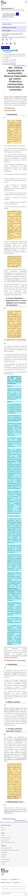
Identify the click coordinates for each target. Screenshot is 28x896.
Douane (2, 854)
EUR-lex (2, 857)
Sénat (2, 864)
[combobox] (9, 14)
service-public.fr (14, 879)
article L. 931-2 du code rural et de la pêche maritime (15, 754)
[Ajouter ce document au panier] (6, 39)
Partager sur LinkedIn (10, 43)
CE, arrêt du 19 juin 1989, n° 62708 (14, 336)
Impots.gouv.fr (4, 861)
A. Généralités (8, 52)
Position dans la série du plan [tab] (9, 27)
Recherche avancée (7, 16)
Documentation (4, 840)
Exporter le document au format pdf (2, 39)
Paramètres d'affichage (20, 889)
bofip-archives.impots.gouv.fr (7, 842)
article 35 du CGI (12, 280)
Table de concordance (6, 837)
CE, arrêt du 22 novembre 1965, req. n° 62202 (14, 230)
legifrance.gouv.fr (5, 882)
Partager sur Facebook (2, 43)
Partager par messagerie (14, 43)
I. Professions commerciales (10, 50)
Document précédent (9, 64)
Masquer (6, 47)
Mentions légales (17, 886)
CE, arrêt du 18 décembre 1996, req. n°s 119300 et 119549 (14, 796)
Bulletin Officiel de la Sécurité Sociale (9, 850)
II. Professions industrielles (9, 60)
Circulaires (3, 852)
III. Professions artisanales (9, 62)
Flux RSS (3, 835)
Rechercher (17, 14)
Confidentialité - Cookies (7, 889)
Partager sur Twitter (6, 43)
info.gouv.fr (4, 879)
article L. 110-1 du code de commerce (14, 420)
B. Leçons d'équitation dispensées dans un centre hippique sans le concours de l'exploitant (14, 55)
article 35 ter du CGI (19, 655)
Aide (2, 827)
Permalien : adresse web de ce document (10, 39)
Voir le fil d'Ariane (4, 19)
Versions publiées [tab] (6, 30)
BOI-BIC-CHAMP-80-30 (10, 657)
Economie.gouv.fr (4, 859)
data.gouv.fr (16, 882)
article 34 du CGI (10, 248)
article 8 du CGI (21, 757)
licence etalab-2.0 (4, 893)
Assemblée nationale (5, 848)
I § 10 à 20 (6, 674)
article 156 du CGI (14, 460)
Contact (3, 829)
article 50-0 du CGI (14, 522)
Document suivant (20, 65)
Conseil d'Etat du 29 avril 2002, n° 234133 (14, 125)
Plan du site (24, 886)
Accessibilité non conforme (7, 886)
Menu (26, 2)
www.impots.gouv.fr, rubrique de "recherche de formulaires (14, 590)
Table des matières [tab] (6, 24)
